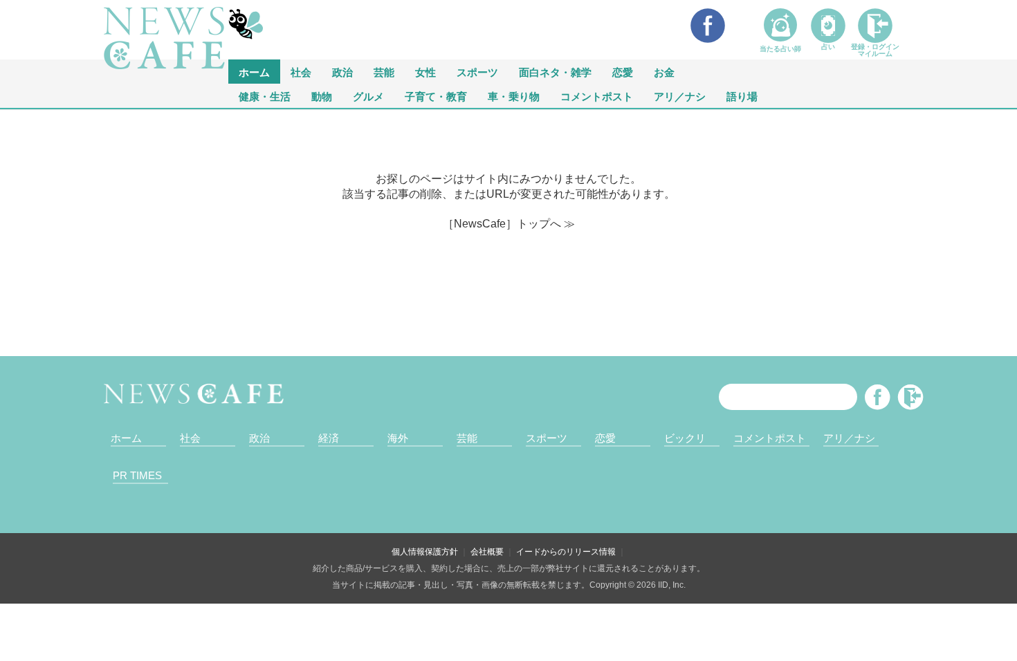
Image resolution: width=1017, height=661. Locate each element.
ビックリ (685, 438)
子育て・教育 (436, 96)
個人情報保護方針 (425, 552)
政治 (342, 71)
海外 (397, 438)
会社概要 (487, 552)
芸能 (384, 71)
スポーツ (477, 71)
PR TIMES (137, 475)
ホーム (126, 438)
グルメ (368, 96)
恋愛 (622, 71)
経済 (328, 438)
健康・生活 (265, 96)
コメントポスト (596, 96)
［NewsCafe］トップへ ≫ (509, 224)
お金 (664, 71)
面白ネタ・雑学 (555, 71)
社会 (301, 71)
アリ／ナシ (680, 96)
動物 (321, 96)
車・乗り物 (514, 96)
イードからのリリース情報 (566, 552)
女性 (425, 71)
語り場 (742, 96)
